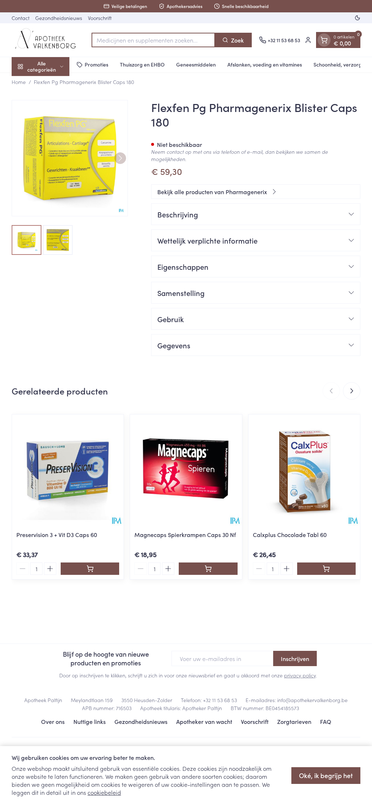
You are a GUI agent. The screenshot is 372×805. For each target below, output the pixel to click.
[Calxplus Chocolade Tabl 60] (304, 470)
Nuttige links (89, 721)
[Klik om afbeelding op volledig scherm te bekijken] (70, 158)
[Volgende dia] (351, 391)
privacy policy (300, 675)
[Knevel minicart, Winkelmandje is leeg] (324, 40)
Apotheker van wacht (204, 721)
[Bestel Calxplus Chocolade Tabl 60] (326, 568)
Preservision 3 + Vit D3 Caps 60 (56, 534)
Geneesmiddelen (196, 64)
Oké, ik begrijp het (326, 775)
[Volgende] (120, 158)
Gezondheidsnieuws (58, 17)
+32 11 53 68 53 (220, 700)
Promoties (96, 64)
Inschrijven (295, 658)
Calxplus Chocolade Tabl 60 (290, 534)
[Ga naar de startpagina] (48, 40)
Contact (20, 17)
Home (19, 81)
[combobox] (153, 40)
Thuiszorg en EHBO (142, 64)
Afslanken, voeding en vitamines (264, 64)
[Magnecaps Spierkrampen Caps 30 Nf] (186, 470)
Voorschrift (100, 17)
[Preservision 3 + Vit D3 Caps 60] (68, 470)
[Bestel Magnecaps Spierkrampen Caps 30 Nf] (208, 568)
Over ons (53, 721)
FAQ (325, 721)
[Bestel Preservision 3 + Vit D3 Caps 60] (90, 568)
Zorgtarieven (294, 721)
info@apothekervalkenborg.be (312, 700)
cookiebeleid (104, 792)
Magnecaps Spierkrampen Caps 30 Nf (185, 534)
